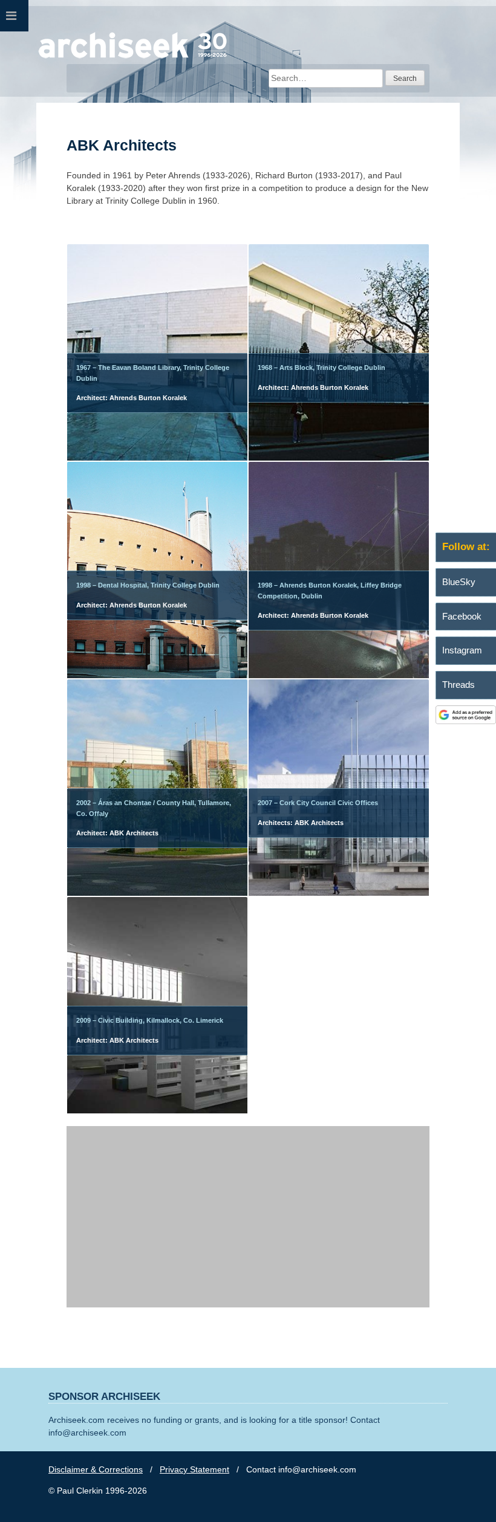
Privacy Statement (194, 1469)
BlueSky (458, 582)
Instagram (462, 650)
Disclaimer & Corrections (95, 1469)
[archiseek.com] (132, 57)
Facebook (461, 616)
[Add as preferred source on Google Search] (466, 721)
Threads (458, 684)
